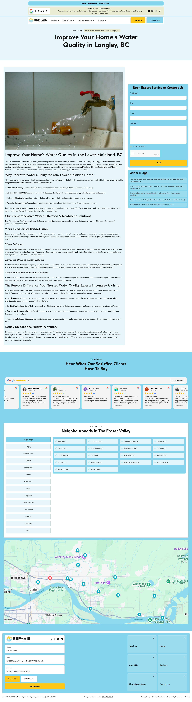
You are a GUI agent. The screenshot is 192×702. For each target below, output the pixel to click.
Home (74, 31)
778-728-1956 (11, 650)
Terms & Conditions (158, 697)
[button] (55, 20)
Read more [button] (11, 406)
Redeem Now (103, 13)
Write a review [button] (177, 381)
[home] (38, 20)
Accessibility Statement (174, 697)
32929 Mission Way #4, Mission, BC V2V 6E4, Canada (24, 661)
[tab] (28, 439)
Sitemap (187, 697)
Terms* (142, 146)
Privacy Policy (145, 697)
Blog (80, 31)
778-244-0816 (51, 697)
